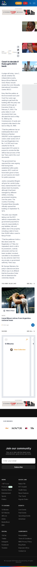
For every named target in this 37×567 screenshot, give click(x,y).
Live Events (22, 509)
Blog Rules (22, 545)
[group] (6, 428)
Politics (4, 499)
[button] (33, 3)
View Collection (19, 349)
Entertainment (6, 493)
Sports (4, 496)
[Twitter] (18, 49)
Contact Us (22, 551)
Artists (4, 519)
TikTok (4, 535)
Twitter (4, 538)
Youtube (4, 548)
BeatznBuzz (6, 522)
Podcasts (7, 487)
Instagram (5, 542)
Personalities (22, 535)
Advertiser (21, 519)
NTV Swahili (22, 487)
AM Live (4, 516)
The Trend (22, 496)
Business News (7, 490)
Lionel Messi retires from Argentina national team (16, 319)
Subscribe (18, 467)
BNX (3, 525)
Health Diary (22, 490)
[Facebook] (18, 46)
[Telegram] (18, 52)
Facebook (5, 545)
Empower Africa (23, 548)
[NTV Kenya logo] (4, 3)
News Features (23, 493)
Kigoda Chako (23, 499)
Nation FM (21, 484)
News (15, 52)
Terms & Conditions (25, 538)
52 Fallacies (6, 513)
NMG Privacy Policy (25, 542)
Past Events (22, 513)
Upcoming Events (24, 516)
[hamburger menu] (34, 3)
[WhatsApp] (18, 55)
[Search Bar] (30, 3)
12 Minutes (9, 344)
